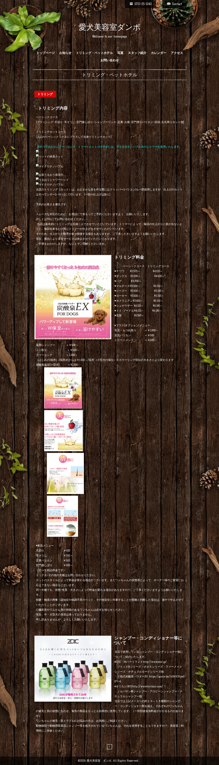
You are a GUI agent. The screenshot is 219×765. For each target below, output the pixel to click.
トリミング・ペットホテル (94, 53)
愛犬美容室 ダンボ (99, 760)
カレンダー (158, 53)
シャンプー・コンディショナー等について (148, 640)
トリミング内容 (53, 108)
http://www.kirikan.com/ (147, 686)
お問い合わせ (109, 60)
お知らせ (65, 53)
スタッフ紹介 (137, 53)
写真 (120, 53)
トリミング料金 (129, 257)
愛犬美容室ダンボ (110, 27)
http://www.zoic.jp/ (155, 661)
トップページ (45, 53)
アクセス (177, 53)
